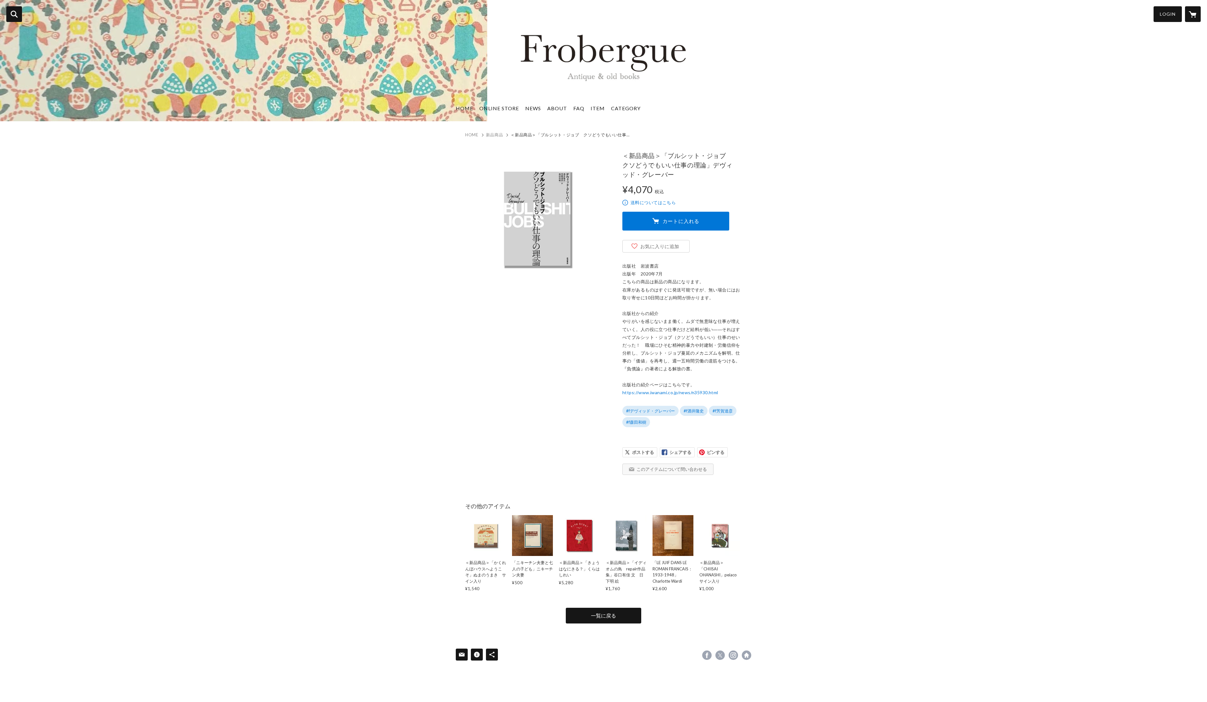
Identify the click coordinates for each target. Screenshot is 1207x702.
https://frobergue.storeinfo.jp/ (746, 655)
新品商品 (494, 134)
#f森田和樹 (636, 422)
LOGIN (1168, 14)
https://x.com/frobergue (720, 655)
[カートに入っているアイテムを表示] (1193, 14)
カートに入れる (681, 221)
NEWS (533, 108)
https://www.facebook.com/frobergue (707, 655)
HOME (464, 108)
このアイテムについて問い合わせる (672, 469)
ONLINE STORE (499, 108)
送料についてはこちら (653, 202)
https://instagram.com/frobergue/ (733, 655)
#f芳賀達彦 (723, 410)
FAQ (578, 108)
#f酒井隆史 (694, 410)
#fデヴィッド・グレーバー (650, 410)
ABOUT (557, 108)
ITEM (598, 108)
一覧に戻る (603, 615)
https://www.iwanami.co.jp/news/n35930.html (670, 392)
